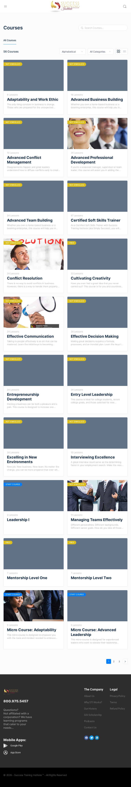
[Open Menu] (5, 6)
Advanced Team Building (30, 220)
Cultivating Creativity (91, 278)
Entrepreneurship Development (23, 396)
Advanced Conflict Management (24, 159)
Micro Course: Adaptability (31, 630)
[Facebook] (86, 738)
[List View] (124, 51)
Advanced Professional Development (92, 159)
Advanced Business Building (97, 99)
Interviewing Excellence (93, 457)
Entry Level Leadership (92, 394)
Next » (125, 661)
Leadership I (18, 519)
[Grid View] (119, 51)
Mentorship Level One (27, 578)
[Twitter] (91, 738)
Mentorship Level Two (91, 578)
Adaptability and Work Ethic (32, 99)
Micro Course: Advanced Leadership (93, 632)
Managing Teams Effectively (97, 519)
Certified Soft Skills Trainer (95, 220)
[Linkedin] (97, 738)
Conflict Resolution (24, 278)
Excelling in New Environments (22, 459)
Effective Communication (30, 336)
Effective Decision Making (95, 336)
